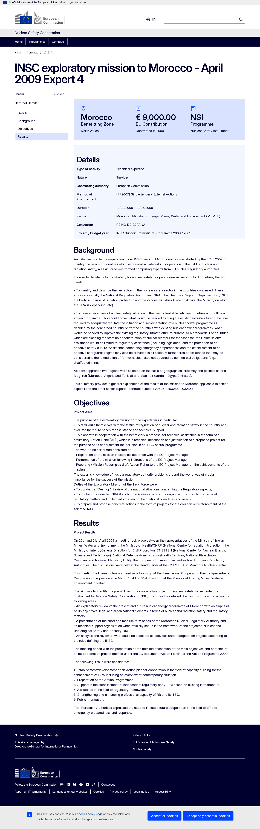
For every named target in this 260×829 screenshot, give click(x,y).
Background (26, 121)
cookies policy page (89, 814)
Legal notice (141, 791)
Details (23, 113)
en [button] (154, 19)
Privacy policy (119, 791)
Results (23, 136)
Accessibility (163, 791)
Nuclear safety (142, 749)
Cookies (98, 791)
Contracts (58, 41)
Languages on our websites (70, 791)
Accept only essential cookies (208, 816)
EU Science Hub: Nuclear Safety (154, 742)
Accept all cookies (164, 816)
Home (19, 41)
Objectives (25, 129)
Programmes (37, 41)
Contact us (108, 784)
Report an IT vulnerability (31, 791)
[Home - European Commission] (43, 18)
